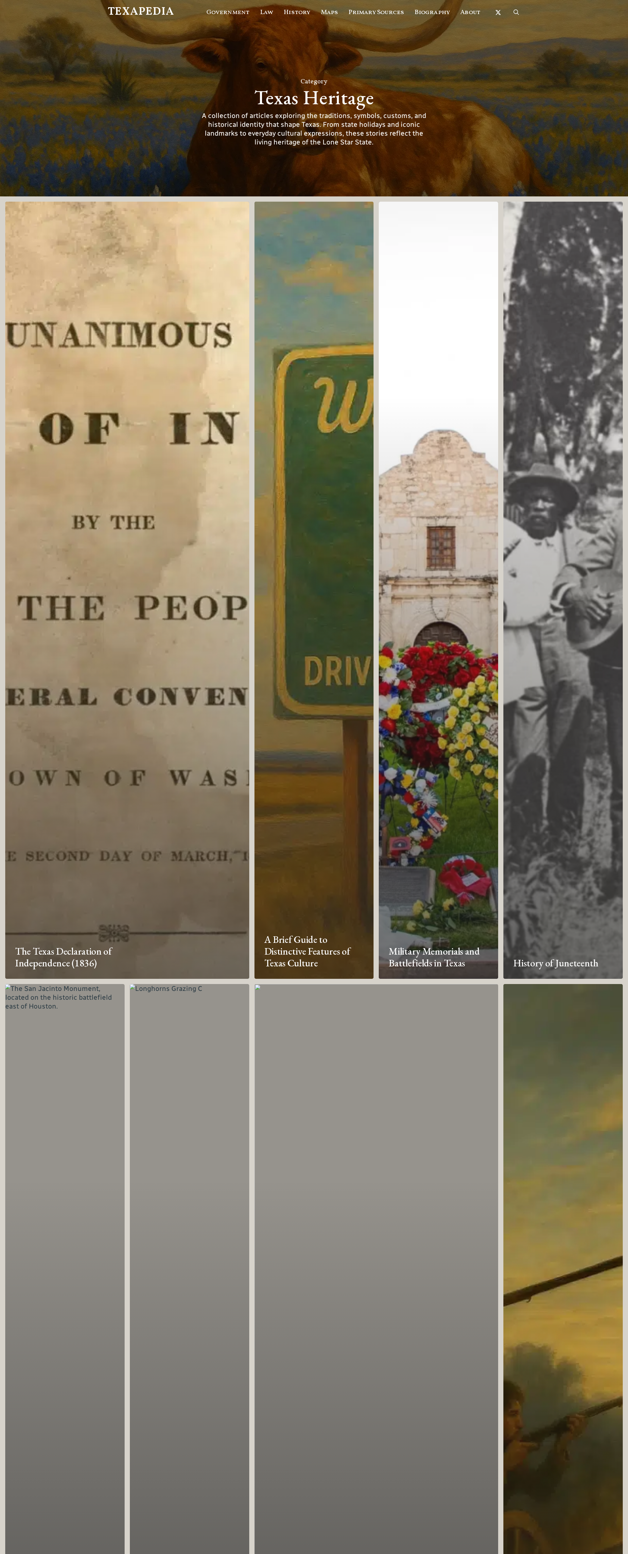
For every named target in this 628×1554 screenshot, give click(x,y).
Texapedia (141, 12)
